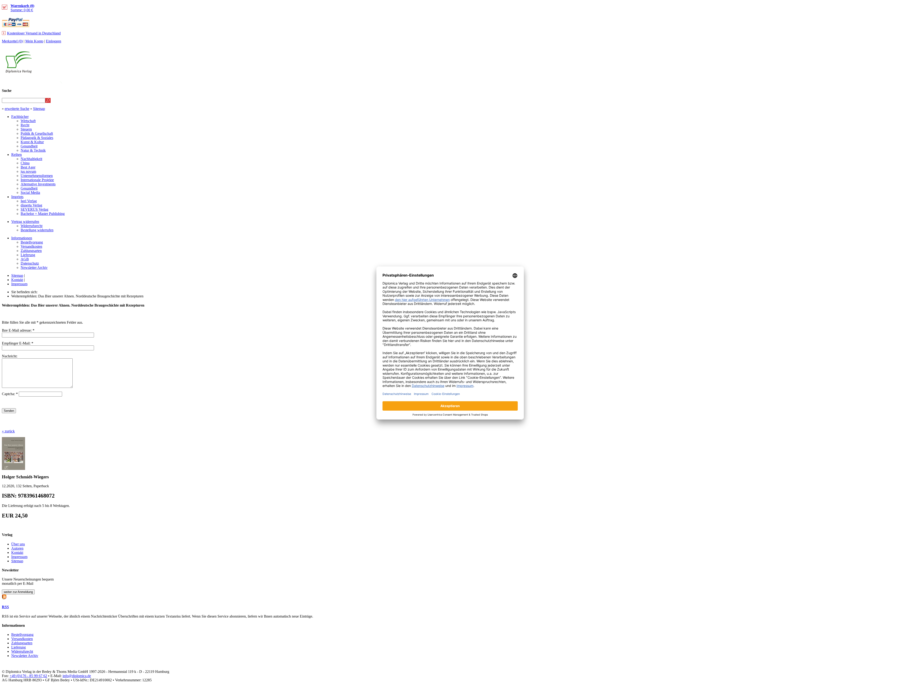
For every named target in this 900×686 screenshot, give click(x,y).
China (25, 163)
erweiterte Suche (17, 109)
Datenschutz (30, 263)
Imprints (17, 197)
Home (890, 81)
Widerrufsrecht (31, 226)
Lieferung (28, 255)
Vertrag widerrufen (25, 222)
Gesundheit (29, 146)
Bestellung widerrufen (37, 230)
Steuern (26, 129)
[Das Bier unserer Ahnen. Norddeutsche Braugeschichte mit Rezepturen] (13, 469)
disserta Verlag (31, 205)
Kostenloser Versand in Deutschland (34, 33)
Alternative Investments (38, 184)
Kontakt (17, 280)
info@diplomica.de (77, 676)
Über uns (18, 544)
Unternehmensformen (37, 176)
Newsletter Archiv (34, 268)
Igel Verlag (29, 201)
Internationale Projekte (37, 180)
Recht (25, 125)
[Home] (19, 72)
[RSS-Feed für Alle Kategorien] (4, 596)
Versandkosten (31, 246)
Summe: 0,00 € (22, 8)
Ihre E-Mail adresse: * (18, 330)
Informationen (21, 238)
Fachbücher (20, 117)
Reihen (16, 155)
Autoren (17, 548)
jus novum (28, 171)
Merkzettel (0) (12, 41)
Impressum (19, 284)
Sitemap (39, 109)
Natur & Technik (33, 150)
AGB (25, 259)
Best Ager (28, 167)
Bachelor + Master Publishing (43, 214)
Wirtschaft (28, 121)
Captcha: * (10, 394)
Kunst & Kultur (32, 142)
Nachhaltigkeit (31, 159)
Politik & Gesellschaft (37, 133)
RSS (5, 607)
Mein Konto (34, 41)
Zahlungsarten (31, 251)
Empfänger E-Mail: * (17, 343)
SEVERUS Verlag (34, 209)
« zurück (8, 431)
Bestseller (809, 81)
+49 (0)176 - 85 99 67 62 (28, 676)
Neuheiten (781, 81)
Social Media (30, 193)
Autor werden (863, 81)
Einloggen (53, 41)
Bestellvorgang (32, 242)
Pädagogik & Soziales (37, 138)
